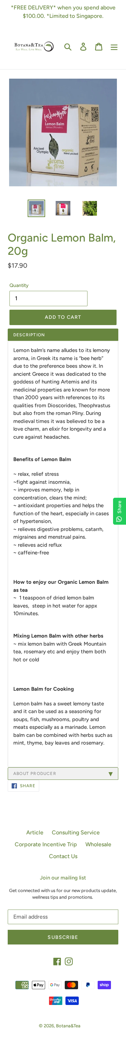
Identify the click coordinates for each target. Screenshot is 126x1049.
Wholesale (98, 844)
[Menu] (114, 47)
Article (34, 832)
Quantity (19, 285)
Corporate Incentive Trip (46, 844)
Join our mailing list (63, 878)
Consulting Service (76, 832)
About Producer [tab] (34, 773)
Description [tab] (29, 334)
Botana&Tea (68, 1025)
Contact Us (63, 856)
